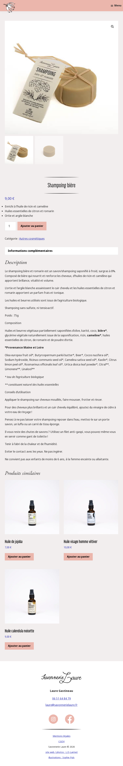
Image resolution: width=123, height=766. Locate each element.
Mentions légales (61, 736)
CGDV (61, 741)
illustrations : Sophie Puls (61, 757)
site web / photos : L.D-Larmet (61, 752)
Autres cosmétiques (32, 239)
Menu (117, 5)
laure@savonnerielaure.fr (61, 705)
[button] (112, 26)
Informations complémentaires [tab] (30, 251)
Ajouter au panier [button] (19, 557)
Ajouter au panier (32, 226)
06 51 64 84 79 (61, 699)
